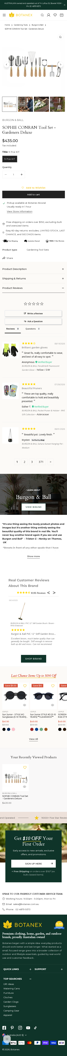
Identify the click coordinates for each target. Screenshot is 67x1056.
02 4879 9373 (22, 909)
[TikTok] (36, 1027)
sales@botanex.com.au (26, 904)
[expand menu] (4, 15)
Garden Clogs (10, 1001)
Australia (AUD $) (15, 1035)
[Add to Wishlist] (25, 685)
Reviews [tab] (10, 328)
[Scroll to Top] (61, 1039)
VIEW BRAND (34, 507)
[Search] (42, 15)
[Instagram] (20, 1028)
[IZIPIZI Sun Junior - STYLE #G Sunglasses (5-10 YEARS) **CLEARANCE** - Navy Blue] (8, 729)
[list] (33, 64)
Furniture (8, 993)
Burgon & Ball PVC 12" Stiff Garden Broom (33, 633)
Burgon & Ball (37, 25)
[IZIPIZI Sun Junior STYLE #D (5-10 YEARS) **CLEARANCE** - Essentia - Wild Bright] (46, 729)
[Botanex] (20, 15)
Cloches (7, 997)
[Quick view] (24, 705)
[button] (61, 15)
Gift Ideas (8, 984)
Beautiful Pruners (32, 388)
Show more (33, 556)
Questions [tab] (31, 328)
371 (41, 462)
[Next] (60, 65)
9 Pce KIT (9, 159)
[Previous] (7, 65)
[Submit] (51, 863)
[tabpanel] (33, 269)
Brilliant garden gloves (34, 347)
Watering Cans (11, 988)
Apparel (7, 1015)
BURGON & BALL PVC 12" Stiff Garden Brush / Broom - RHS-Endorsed (33, 624)
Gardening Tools (21, 25)
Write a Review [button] (35, 313)
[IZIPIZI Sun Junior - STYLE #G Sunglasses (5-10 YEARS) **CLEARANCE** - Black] (4, 729)
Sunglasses (9, 1006)
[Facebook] (4, 1028)
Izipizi (5, 712)
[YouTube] (28, 1028)
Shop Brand (33, 658)
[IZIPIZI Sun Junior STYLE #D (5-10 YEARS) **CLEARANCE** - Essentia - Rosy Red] (32, 729)
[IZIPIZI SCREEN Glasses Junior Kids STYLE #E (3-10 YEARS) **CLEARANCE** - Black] (60, 729)
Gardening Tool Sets (38, 249)
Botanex (15, 1049)
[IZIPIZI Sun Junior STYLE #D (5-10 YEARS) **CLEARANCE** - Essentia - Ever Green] (41, 729)
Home (7, 25)
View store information (19, 211)
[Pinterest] (12, 1028)
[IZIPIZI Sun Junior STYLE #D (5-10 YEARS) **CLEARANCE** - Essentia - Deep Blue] (36, 729)
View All (33, 739)
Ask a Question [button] (35, 321)
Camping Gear (11, 1010)
